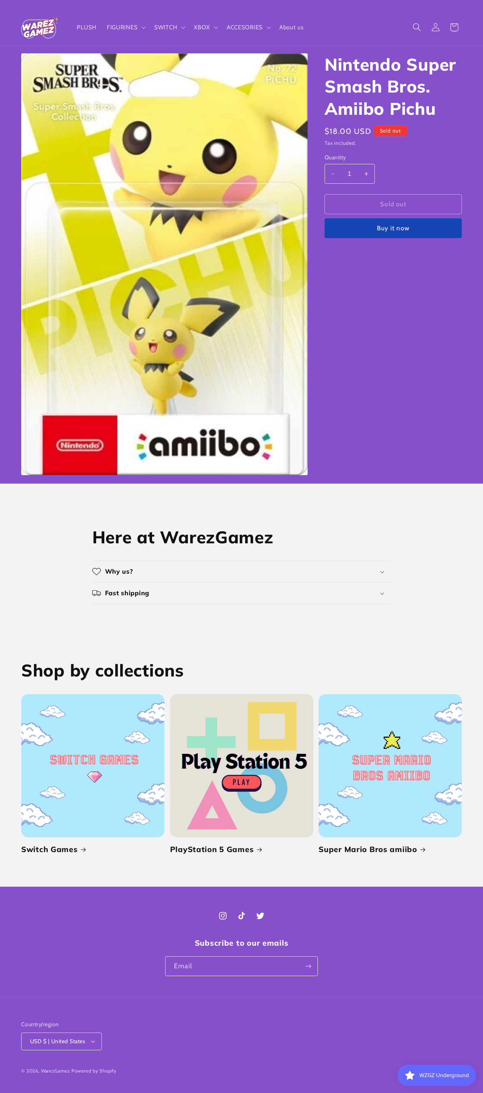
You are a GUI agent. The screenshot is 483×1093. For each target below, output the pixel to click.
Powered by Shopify (94, 1071)
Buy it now (393, 228)
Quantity (335, 157)
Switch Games (49, 849)
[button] (125, 27)
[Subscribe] (308, 966)
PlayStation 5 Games (212, 849)
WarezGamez (55, 1071)
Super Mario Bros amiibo (368, 849)
